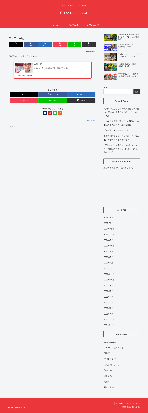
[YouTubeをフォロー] (50, 113)
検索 (105, 87)
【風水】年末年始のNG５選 (116, 130)
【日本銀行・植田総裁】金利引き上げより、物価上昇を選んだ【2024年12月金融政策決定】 (121, 149)
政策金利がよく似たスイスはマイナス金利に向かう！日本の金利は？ (121, 137)
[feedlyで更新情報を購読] (55, 113)
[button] (89, 44)
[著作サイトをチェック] (45, 113)
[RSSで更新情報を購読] (60, 113)
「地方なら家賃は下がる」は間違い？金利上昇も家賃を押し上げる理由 (121, 123)
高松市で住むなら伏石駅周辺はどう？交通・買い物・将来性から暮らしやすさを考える (121, 112)
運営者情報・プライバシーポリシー (128, 403)
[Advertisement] (121, 188)
